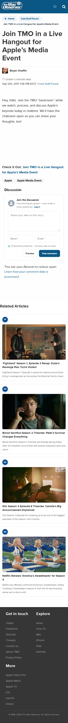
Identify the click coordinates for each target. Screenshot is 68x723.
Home (11, 18)
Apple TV (11, 686)
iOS (8, 692)
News (39, 623)
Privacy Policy (14, 657)
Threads (11, 640)
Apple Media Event (29, 180)
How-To (41, 629)
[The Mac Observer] (12, 6)
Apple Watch (13, 681)
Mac (38, 634)
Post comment (49, 253)
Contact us (12, 646)
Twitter (10, 623)
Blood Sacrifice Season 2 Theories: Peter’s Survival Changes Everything (33, 435)
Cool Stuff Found (30, 18)
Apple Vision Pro (16, 675)
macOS (10, 698)
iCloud (9, 704)
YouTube (11, 634)
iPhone (40, 640)
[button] (55, 6)
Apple (8, 180)
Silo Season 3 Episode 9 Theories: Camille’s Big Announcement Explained (31, 508)
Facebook (12, 629)
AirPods (41, 652)
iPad (39, 646)
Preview (30, 253)
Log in (37, 206)
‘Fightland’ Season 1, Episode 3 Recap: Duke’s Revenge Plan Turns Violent (30, 365)
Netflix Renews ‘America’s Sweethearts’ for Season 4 (33, 578)
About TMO (13, 652)
